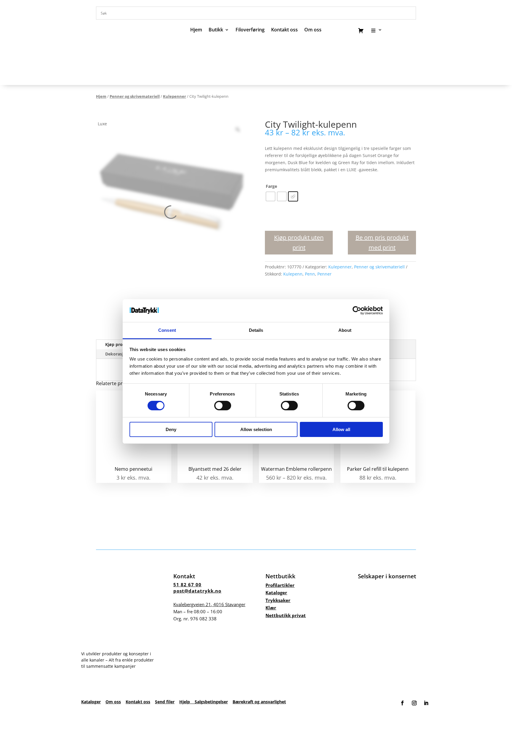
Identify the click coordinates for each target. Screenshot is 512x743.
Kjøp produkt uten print (299, 242)
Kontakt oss (284, 30)
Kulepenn (293, 274)
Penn (310, 274)
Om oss (113, 701)
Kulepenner (174, 96)
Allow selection (256, 429)
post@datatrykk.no (197, 591)
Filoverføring (250, 30)
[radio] (270, 196)
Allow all (341, 429)
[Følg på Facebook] (402, 703)
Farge (271, 186)
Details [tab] (256, 330)
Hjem (196, 30)
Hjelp (187, 701)
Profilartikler (280, 585)
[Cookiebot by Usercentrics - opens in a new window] (357, 310)
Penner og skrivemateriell (135, 96)
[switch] (222, 405)
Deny (171, 429)
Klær (270, 608)
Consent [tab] (167, 330)
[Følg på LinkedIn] (426, 703)
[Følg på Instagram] (414, 703)
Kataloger (276, 592)
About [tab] (344, 330)
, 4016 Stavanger (209, 604)
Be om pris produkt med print (382, 242)
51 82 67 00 (187, 584)
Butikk (216, 30)
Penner (324, 274)
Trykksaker (277, 600)
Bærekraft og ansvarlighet (259, 701)
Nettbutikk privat (285, 615)
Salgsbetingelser (211, 701)
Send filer (165, 701)
